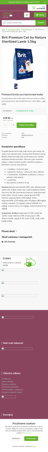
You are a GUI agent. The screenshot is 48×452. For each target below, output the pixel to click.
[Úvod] (11, 15)
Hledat (41, 22)
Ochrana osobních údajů (12, 392)
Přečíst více (27, 433)
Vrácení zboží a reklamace (12, 389)
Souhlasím (31, 438)
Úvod (3, 29)
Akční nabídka (7, 381)
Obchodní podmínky (10, 387)
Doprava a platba (9, 384)
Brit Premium (27, 29)
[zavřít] (45, 2)
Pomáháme (6, 379)
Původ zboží (8, 231)
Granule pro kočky (14, 29)
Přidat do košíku (26, 125)
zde (34, 446)
